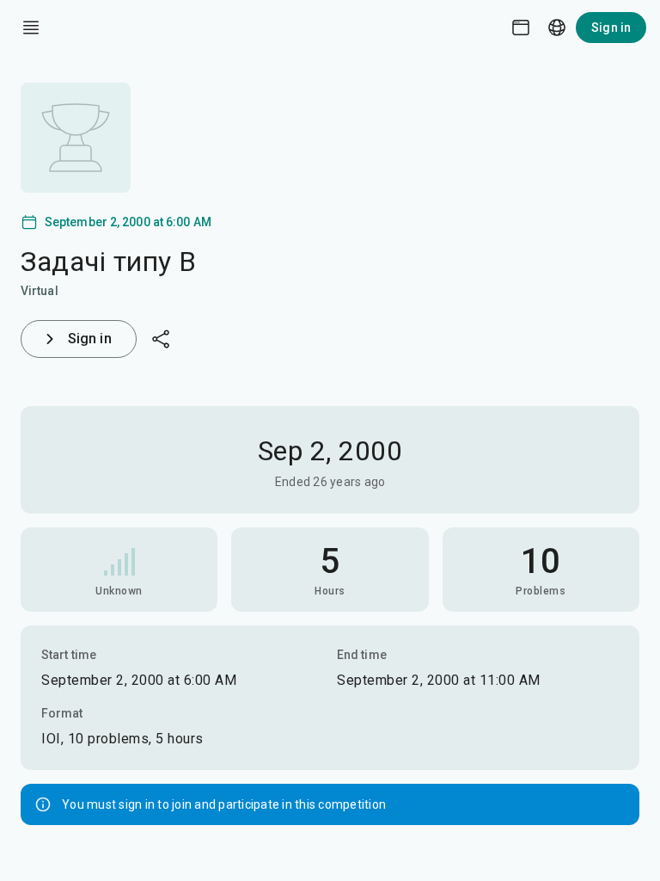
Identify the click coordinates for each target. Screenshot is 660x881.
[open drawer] (31, 27)
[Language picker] (557, 27)
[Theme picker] (521, 27)
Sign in (611, 27)
